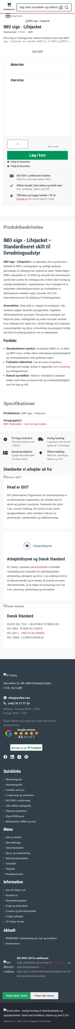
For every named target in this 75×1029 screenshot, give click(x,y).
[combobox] (44, 7)
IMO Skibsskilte (12, 423)
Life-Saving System (35, 423)
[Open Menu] (7, 15)
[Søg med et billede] (61, 8)
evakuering (64, 366)
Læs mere (37, 51)
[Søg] (67, 7)
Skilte (19, 179)
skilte (32, 455)
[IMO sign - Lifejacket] (37, 21)
